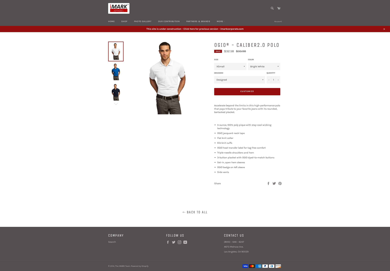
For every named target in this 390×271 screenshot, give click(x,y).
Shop (124, 21)
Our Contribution (169, 21)
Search (112, 241)
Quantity (271, 73)
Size (216, 59)
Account (278, 21)
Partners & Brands (198, 21)
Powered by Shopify (139, 266)
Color (251, 59)
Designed (218, 73)
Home (111, 21)
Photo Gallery (142, 21)
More (220, 21)
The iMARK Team (122, 266)
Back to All (197, 212)
